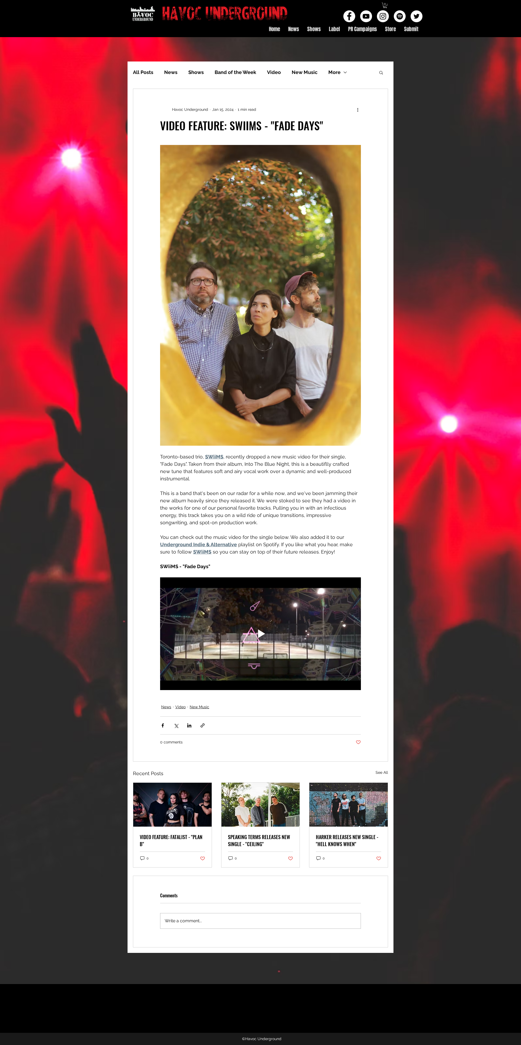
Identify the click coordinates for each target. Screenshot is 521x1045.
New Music (304, 72)
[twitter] (416, 16)
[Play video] (260, 633)
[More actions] (357, 109)
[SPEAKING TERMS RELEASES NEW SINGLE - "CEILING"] (260, 805)
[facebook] (349, 16)
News (170, 72)
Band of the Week (235, 72)
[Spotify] (400, 16)
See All (382, 772)
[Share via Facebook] (162, 725)
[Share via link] (202, 725)
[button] (385, 5)
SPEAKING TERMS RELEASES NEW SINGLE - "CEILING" (259, 840)
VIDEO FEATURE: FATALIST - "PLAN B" (171, 840)
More (334, 72)
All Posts (143, 72)
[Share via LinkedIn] (189, 725)
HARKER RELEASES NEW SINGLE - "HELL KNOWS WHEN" (347, 840)
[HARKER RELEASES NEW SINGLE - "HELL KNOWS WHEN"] (348, 805)
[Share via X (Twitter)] (176, 725)
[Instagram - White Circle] (383, 16)
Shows (196, 72)
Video (274, 72)
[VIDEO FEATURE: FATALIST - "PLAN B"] (172, 805)
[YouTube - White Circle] (366, 16)
